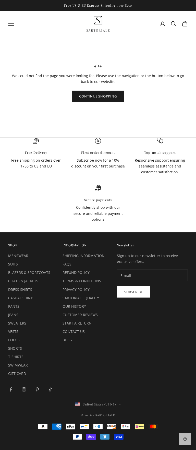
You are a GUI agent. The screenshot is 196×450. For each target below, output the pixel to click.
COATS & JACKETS (23, 280)
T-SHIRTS (15, 356)
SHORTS (15, 348)
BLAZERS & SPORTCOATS (29, 272)
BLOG (67, 340)
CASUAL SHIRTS (21, 298)
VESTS (13, 331)
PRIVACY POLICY (76, 289)
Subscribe (133, 292)
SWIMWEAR (18, 365)
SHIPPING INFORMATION (84, 255)
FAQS (67, 264)
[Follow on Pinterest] (37, 389)
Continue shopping (98, 96)
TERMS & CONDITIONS (82, 280)
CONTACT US (74, 331)
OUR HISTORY (74, 306)
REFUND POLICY (76, 272)
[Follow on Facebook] (10, 389)
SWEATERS (17, 323)
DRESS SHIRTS (20, 289)
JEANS (13, 314)
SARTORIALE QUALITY (81, 298)
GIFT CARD (17, 373)
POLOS (14, 340)
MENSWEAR (18, 255)
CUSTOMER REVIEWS (80, 314)
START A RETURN (77, 323)
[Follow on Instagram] (24, 389)
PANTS (13, 306)
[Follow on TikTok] (50, 389)
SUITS (13, 264)
